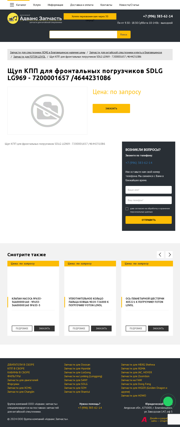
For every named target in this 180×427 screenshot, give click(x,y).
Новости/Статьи (129, 5)
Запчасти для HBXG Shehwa (138, 364)
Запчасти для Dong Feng (136, 384)
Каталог (21, 5)
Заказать (111, 108)
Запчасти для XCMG (19, 387)
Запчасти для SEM (75, 387)
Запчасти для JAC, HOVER (136, 372)
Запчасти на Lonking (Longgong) (83, 376)
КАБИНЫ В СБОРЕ (18, 372)
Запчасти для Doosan (77, 364)
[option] (33, 301)
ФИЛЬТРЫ (14, 376)
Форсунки (13, 384)
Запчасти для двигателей (22, 380)
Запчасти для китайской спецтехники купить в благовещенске (125, 52)
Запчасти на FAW (131, 380)
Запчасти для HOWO (133, 395)
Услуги (37, 5)
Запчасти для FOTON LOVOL (29, 56)
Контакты (106, 5)
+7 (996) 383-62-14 (158, 16)
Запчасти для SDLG (76, 384)
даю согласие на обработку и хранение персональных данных (150, 210)
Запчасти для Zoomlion (135, 376)
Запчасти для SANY (76, 380)
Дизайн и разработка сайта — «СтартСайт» (161, 419)
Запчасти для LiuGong (77, 372)
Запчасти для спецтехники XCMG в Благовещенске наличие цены (47, 52)
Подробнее (22, 328)
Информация (55, 5)
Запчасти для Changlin (20, 391)
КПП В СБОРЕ (16, 368)
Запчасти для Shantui (77, 391)
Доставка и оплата (81, 5)
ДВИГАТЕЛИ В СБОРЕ (20, 364)
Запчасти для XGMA (133, 368)
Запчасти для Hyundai (77, 368)
